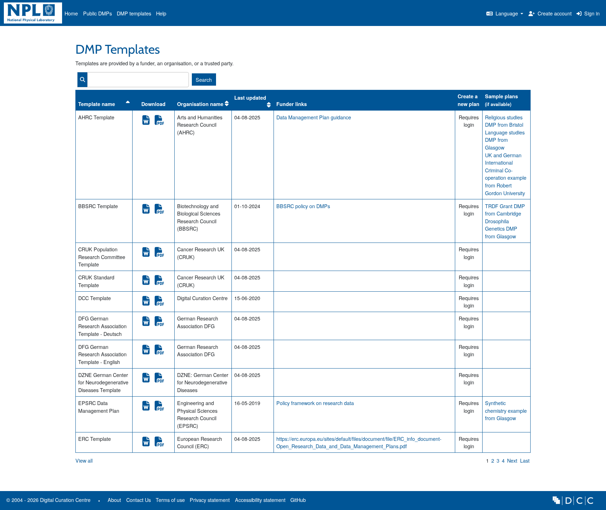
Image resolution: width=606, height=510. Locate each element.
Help (161, 13)
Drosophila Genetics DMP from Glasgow (501, 228)
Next (512, 460)
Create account (554, 13)
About (114, 499)
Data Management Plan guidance (313, 117)
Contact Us (138, 499)
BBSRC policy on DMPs (303, 206)
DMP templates (134, 13)
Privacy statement (210, 499)
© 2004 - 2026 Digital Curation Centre (47, 501)
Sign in (591, 13)
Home (71, 13)
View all (84, 460)
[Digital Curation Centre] (573, 499)
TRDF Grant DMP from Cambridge (505, 209)
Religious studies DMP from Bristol (504, 120)
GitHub (297, 501)
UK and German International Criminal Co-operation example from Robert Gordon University (505, 174)
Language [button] (506, 13)
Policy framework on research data (315, 402)
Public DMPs (97, 13)
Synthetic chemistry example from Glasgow (506, 410)
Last (525, 460)
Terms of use (170, 499)
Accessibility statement (260, 499)
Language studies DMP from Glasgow (505, 139)
